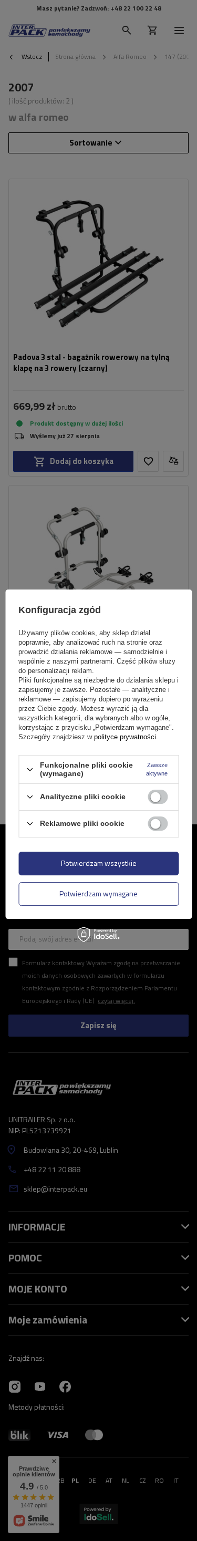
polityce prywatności (125, 737)
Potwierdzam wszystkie (99, 862)
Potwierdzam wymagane (98, 893)
